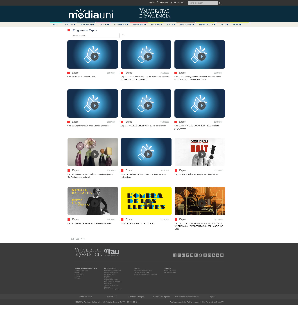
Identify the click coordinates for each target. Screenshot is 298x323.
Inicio (55, 24)
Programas (139, 24)
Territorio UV (207, 24)
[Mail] (182, 3)
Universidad (87, 24)
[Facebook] (172, 3)
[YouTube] (178, 3)
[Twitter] (175, 3)
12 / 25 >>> (78, 238)
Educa (171, 24)
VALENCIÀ (153, 3)
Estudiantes (187, 24)
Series (237, 24)
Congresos (121, 24)
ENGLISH (164, 3)
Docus (224, 24)
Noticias (70, 24)
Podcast (156, 24)
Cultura (104, 24)
